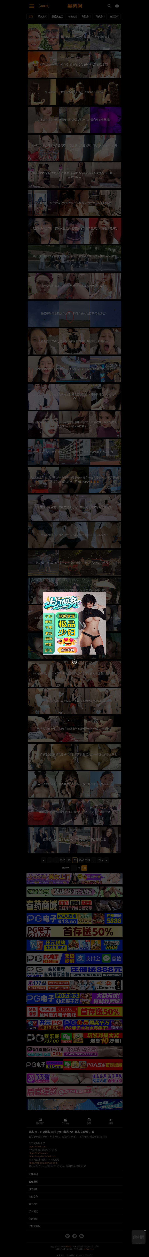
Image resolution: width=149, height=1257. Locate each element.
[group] (139, 1237)
